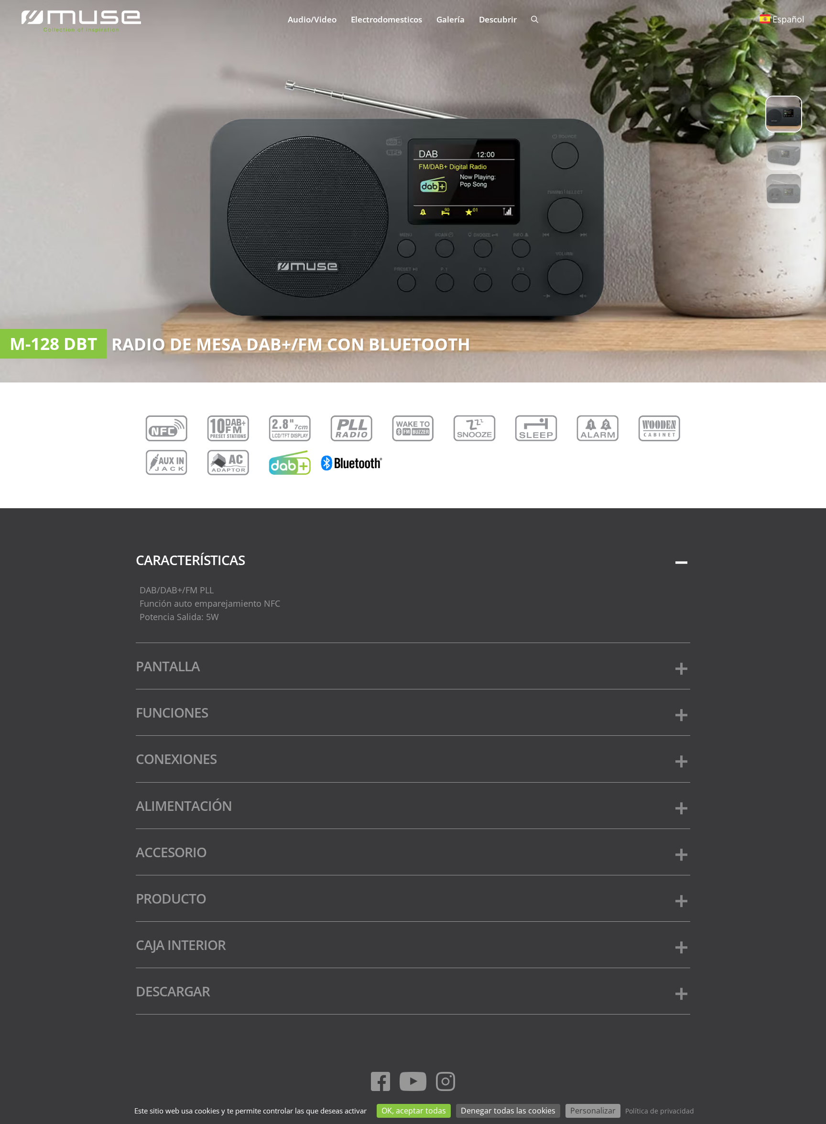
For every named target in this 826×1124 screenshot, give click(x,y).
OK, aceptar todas (413, 1110)
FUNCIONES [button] (172, 712)
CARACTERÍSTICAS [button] (190, 560)
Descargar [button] (173, 991)
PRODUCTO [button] (171, 898)
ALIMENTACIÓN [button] (184, 806)
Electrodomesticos (386, 19)
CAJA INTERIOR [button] (181, 945)
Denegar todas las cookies (508, 1110)
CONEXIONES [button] (176, 759)
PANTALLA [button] (168, 666)
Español (788, 19)
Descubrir (498, 19)
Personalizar (593, 1110)
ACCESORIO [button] (171, 852)
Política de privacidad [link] (659, 1110)
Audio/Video (312, 19)
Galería (450, 19)
